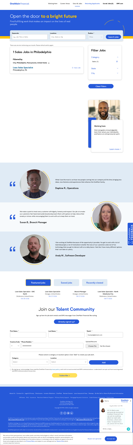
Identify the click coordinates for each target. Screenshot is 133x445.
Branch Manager (80, 292)
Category (95, 57)
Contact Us (20, 393)
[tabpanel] (66, 295)
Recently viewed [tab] (94, 282)
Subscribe (63, 375)
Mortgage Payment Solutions (79, 397)
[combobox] (68, 37)
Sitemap (91, 393)
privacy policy (55, 369)
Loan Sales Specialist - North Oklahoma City (108, 293)
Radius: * (91, 33)
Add (103, 362)
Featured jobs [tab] (38, 282)
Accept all (111, 439)
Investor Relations (49, 393)
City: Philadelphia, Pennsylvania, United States (30, 63)
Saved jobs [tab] (66, 282)
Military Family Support (62, 397)
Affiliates (22, 397)
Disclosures (39, 393)
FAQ (27, 397)
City (93, 73)
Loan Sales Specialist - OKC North (25, 293)
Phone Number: (27, 342)
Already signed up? (66, 321)
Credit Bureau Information (97, 397)
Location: (53, 33)
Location (53, 358)
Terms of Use (60, 441)
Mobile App (110, 397)
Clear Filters (101, 86)
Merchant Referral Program (45, 397)
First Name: (14, 331)
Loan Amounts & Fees (80, 393)
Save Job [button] (77, 68)
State (93, 68)
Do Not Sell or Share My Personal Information (109, 393)
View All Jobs (77, 3)
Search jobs (113, 37)
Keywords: (15, 33)
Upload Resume (91, 342)
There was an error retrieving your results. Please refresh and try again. (32, 45)
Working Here (52, 3)
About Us (12, 393)
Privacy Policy (30, 441)
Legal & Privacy (29, 393)
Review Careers (68, 393)
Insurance (33, 397)
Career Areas (65, 3)
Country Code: (15, 342)
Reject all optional (94, 439)
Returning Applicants (92, 3)
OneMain (59, 393)
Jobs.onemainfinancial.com (16, 419)
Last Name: (52, 331)
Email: (89, 331)
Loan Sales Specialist (52, 292)
